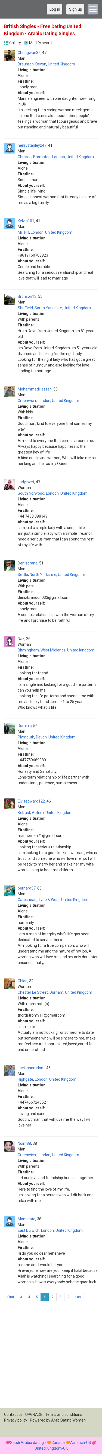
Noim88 (24, 1143)
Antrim (38, 812)
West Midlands (53, 650)
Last (78, 1297)
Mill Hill (23, 232)
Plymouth (26, 737)
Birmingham (28, 650)
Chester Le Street (33, 992)
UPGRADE (33, 1414)
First (10, 1297)
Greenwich (27, 400)
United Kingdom (61, 64)
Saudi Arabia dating (27, 1442)
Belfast (24, 812)
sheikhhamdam (31, 1068)
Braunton (26, 64)
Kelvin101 (26, 221)
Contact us (13, 1414)
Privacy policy (15, 1420)
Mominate (26, 1219)
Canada (58, 1442)
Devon (40, 64)
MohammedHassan (35, 389)
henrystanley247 (32, 145)
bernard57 (27, 888)
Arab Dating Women (68, 1420)
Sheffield (25, 308)
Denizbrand (28, 563)
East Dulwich (28, 1230)
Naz (21, 638)
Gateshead (27, 899)
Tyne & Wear (49, 899)
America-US (80, 1442)
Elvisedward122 (31, 801)
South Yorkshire (48, 308)
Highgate (25, 1079)
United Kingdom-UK (51, 1448)
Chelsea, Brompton (34, 157)
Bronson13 (27, 296)
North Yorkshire (43, 574)
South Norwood (31, 493)
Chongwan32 (29, 52)
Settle (23, 574)
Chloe (22, 981)
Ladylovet (26, 482)
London (58, 157)
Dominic (25, 725)
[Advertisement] (51, 1356)
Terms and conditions (63, 1414)
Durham (56, 992)
